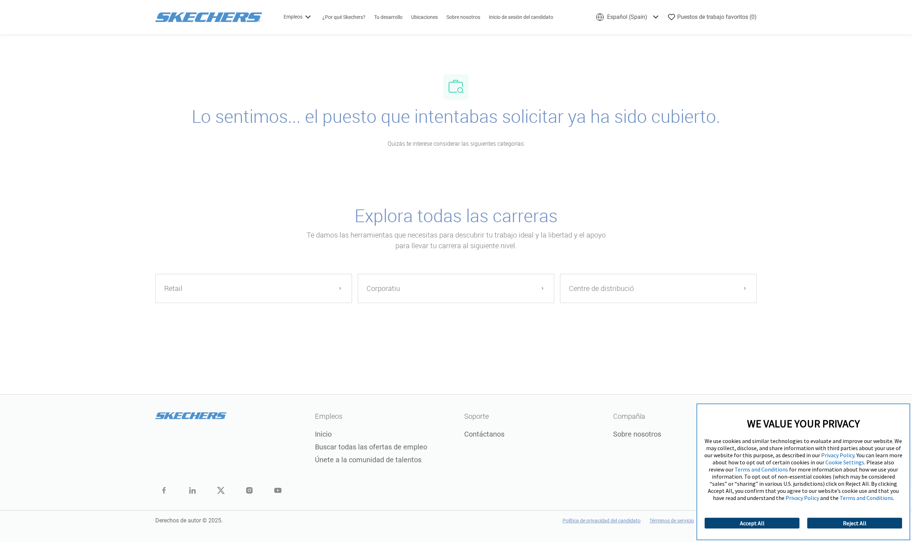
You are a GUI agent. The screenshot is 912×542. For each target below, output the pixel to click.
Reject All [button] (854, 523)
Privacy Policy (837, 455)
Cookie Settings (844, 462)
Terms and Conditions (761, 469)
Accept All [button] (752, 523)
